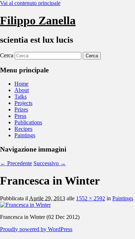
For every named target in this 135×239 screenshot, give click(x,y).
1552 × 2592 (90, 198)
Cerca (6, 55)
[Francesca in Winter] (25, 205)
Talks (20, 97)
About (21, 90)
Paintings (24, 135)
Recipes (23, 129)
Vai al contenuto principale (30, 3)
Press (20, 116)
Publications (28, 122)
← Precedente (16, 163)
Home (21, 84)
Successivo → (49, 163)
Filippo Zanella (38, 20)
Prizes (21, 109)
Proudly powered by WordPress (36, 229)
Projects (23, 103)
